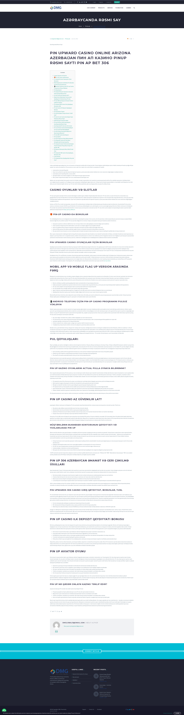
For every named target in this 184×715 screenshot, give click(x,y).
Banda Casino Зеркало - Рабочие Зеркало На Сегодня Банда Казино (105, 694)
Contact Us (109, 2)
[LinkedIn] (80, 2)
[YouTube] (86, 2)
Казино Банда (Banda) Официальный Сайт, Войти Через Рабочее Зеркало (105, 677)
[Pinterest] (55, 611)
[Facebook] (78, 2)
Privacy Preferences (167, 713)
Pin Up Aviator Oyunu (59, 111)
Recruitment (76, 677)
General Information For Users (80, 674)
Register (101, 2)
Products (101, 7)
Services (110, 7)
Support (84, 709)
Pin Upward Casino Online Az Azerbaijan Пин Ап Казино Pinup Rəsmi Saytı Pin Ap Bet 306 (64, 145)
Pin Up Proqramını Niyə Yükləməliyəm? (63, 138)
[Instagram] (84, 2)
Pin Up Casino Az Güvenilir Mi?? (61, 95)
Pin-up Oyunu (57, 136)
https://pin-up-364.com (69, 209)
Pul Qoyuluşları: (58, 90)
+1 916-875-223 (69, 2)
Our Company (91, 7)
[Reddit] (61, 611)
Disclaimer (99, 709)
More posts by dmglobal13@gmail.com (73, 626)
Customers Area (76, 683)
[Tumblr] (57, 611)
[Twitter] (82, 2)
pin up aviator (107, 260)
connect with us (92, 651)
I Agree (177, 713)
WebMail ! (75, 680)
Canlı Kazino (57, 156)
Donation (117, 2)
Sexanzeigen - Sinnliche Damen (105, 686)
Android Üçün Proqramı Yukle (61, 120)
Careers (128, 7)
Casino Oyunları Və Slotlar (60, 75)
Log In (94, 2)
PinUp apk (67, 38)
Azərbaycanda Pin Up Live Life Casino (63, 126)
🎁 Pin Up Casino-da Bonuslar (61, 77)
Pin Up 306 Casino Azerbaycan (61, 135)
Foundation (119, 7)
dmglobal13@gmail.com (57, 38)
